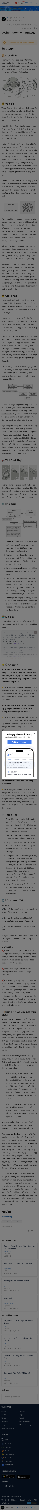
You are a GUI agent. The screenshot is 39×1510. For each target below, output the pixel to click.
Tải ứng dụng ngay (19, 742)
